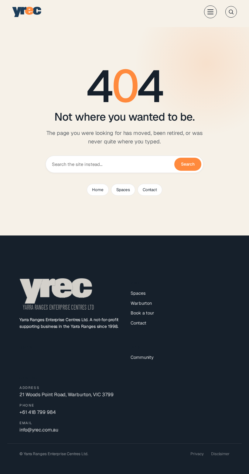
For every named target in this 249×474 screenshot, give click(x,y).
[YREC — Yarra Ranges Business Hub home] (26, 12)
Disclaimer (220, 453)
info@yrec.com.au (38, 430)
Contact (150, 189)
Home (97, 189)
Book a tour (142, 313)
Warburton (141, 303)
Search (188, 164)
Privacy (196, 453)
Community (142, 357)
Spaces (123, 189)
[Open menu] (210, 11)
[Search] (231, 12)
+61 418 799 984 (37, 412)
